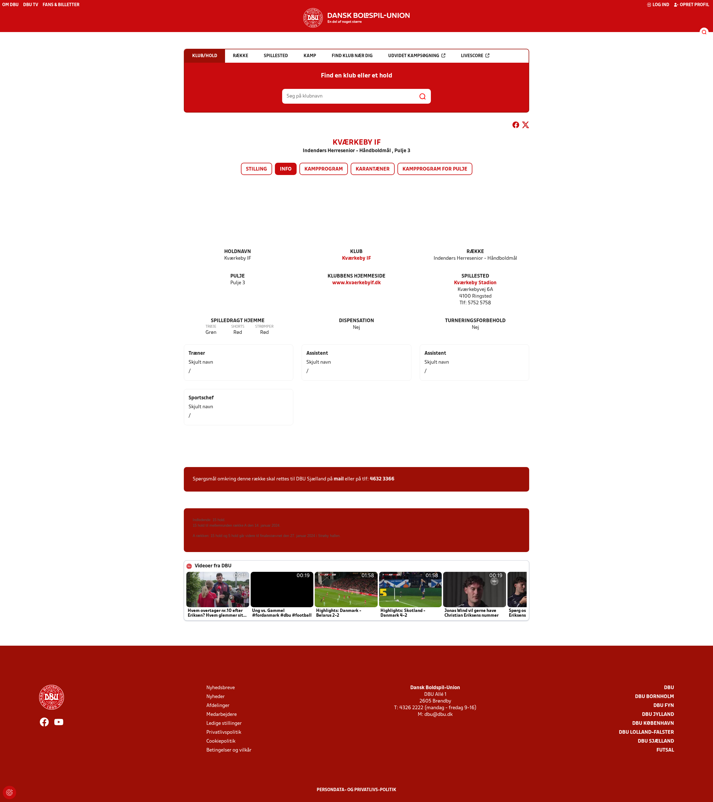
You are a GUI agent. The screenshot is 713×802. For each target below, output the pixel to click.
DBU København (653, 723)
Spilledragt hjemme (238, 321)
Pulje (237, 276)
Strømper (264, 327)
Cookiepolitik (220, 741)
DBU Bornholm (654, 696)
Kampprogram (323, 169)
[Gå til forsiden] (356, 18)
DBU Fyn (663, 705)
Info (286, 169)
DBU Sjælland (656, 741)
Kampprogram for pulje (434, 169)
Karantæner (373, 169)
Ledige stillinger (224, 723)
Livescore (472, 56)
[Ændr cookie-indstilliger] (9, 792)
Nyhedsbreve (220, 688)
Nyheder (215, 696)
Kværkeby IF (356, 258)
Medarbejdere (221, 714)
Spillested (475, 276)
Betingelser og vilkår (228, 750)
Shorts (237, 327)
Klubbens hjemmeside (356, 276)
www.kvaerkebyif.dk (356, 283)
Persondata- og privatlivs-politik (356, 790)
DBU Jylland (658, 714)
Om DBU (10, 5)
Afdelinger (217, 705)
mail (339, 479)
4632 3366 (382, 479)
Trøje (211, 327)
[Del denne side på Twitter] (525, 125)
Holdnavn (237, 251)
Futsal (665, 750)
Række (475, 251)
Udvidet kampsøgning (413, 56)
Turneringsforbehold (475, 321)
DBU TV (30, 5)
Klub (356, 251)
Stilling (256, 169)
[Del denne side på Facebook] (515, 125)
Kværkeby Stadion (475, 283)
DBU (669, 688)
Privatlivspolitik (223, 732)
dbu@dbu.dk (438, 714)
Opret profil (694, 5)
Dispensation (356, 321)
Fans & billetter (61, 5)
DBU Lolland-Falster (646, 732)
